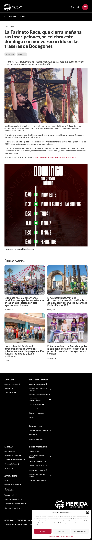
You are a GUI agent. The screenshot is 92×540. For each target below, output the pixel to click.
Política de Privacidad (67, 536)
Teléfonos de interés (11, 455)
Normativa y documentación (9, 490)
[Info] (72, 7)
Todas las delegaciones (37, 384)
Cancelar (61, 531)
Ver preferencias (80, 531)
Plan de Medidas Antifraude (14, 503)
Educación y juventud (36, 413)
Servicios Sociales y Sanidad (38, 430)
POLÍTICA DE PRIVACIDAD (26, 520)
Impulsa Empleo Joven (37, 465)
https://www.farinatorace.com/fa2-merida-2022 (54, 157)
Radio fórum (8, 392)
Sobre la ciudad (9, 451)
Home (6, 26)
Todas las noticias (16, 17)
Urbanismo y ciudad (36, 439)
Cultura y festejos (10, 464)
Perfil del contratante (11, 499)
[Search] (78, 7)
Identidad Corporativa (12, 508)
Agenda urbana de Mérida (13, 459)
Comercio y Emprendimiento (35, 399)
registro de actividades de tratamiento (21, 524)
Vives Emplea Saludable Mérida (37, 475)
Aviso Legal (9, 520)
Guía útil (7, 468)
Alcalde (7, 480)
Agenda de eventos (11, 384)
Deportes (32, 409)
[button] (87, 512)
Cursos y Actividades (36, 480)
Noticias (12, 26)
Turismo (32, 434)
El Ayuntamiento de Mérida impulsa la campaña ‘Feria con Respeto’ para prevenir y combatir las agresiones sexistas (67, 350)
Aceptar (43, 531)
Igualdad (32, 417)
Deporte (21, 54)
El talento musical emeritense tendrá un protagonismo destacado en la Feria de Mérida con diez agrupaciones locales (24, 301)
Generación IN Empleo (37, 470)
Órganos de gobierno (11, 484)
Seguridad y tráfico (35, 426)
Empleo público (34, 451)
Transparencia (9, 495)
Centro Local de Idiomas (37, 461)
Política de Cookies (53, 536)
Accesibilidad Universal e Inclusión (38, 389)
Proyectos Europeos (36, 422)
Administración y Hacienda (38, 394)
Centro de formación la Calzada (37, 456)
